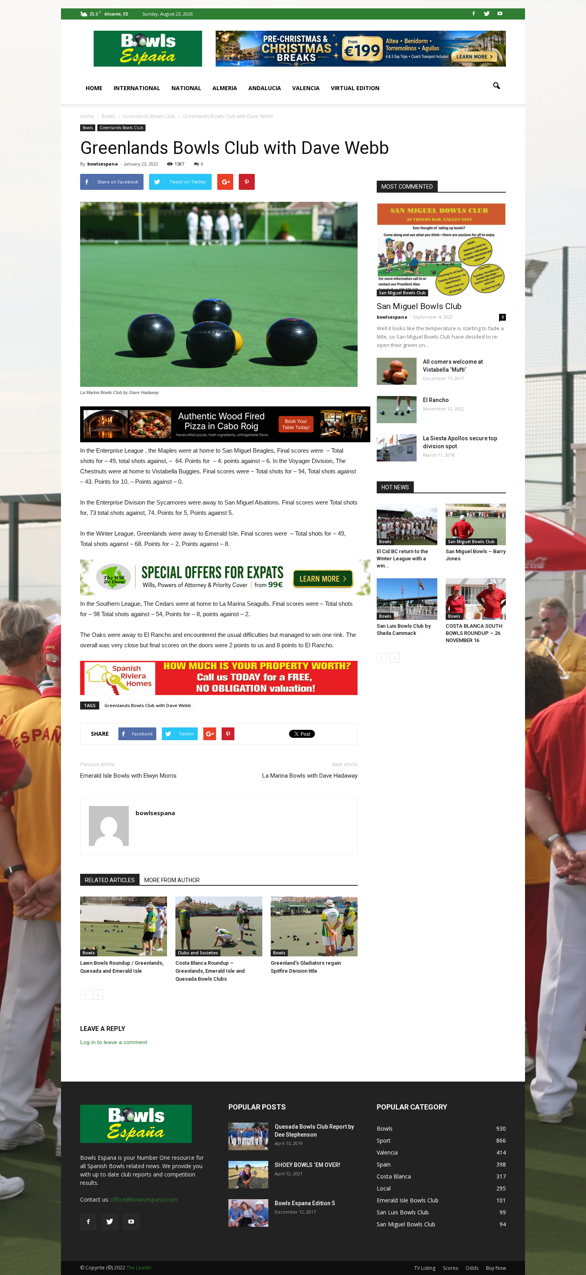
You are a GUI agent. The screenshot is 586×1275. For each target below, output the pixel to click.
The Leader (139, 1267)
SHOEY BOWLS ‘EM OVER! (307, 1165)
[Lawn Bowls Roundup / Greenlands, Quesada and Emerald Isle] (123, 926)
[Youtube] (500, 14)
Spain (384, 1164)
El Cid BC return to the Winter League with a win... (402, 558)
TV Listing (424, 1268)
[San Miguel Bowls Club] (441, 249)
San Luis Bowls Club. (404, 1212)
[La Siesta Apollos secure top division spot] (397, 448)
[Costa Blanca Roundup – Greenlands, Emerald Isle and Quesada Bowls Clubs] (218, 926)
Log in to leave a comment (113, 1042)
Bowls (88, 127)
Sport (384, 1140)
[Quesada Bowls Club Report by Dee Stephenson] (248, 1136)
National (186, 88)
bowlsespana (102, 164)
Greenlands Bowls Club (121, 127)
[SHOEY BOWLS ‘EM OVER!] (248, 1174)
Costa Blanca (394, 1176)
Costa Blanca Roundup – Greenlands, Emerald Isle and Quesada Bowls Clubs (210, 971)
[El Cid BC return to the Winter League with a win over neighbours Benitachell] (407, 524)
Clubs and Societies (198, 953)
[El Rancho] (397, 410)
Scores (450, 1268)
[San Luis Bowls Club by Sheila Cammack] (407, 599)
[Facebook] (474, 14)
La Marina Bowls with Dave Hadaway (310, 775)
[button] (496, 86)
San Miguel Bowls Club (402, 293)
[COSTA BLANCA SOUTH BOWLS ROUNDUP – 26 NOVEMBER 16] (476, 599)
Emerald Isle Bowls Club (408, 1200)
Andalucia (264, 88)
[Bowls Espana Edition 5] (248, 1213)
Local (384, 1188)
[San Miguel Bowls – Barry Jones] (476, 524)
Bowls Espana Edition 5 (305, 1203)
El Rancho (436, 400)
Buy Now (496, 1268)
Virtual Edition (355, 88)
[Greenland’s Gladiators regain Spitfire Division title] (314, 926)
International (137, 88)
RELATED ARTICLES (110, 880)
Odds (472, 1268)
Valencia (306, 88)
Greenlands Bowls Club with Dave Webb (147, 705)
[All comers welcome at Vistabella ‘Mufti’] (397, 371)
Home (94, 88)
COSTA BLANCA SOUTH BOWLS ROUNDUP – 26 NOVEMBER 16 (474, 633)
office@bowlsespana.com (144, 1199)
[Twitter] (487, 14)
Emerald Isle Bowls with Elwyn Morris (128, 775)
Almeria (224, 88)
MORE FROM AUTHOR (172, 880)
